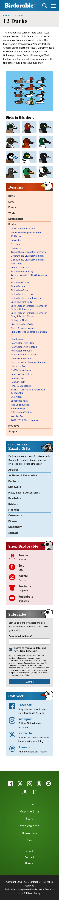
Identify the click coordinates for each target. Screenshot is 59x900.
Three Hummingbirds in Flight (26, 232)
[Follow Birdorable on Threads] (39, 783)
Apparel (13, 469)
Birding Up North (19, 320)
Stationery (15, 527)
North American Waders (23, 327)
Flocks (7, 15)
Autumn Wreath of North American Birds (29, 277)
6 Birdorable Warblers (22, 412)
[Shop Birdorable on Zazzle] (48, 783)
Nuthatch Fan (18, 366)
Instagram (25, 719)
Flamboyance (18, 338)
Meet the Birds (30, 811)
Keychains (14, 498)
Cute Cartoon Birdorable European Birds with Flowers (29, 307)
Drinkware (14, 486)
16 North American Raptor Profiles (29, 251)
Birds (11, 196)
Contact (29, 857)
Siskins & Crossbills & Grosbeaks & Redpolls (28, 391)
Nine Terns (16, 263)
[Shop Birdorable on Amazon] (24, 792)
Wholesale (29, 826)
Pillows (12, 521)
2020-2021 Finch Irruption (25, 420)
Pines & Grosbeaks (21, 385)
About (29, 851)
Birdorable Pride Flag (22, 271)
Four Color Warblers (21, 350)
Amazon (23, 555)
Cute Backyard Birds (21, 301)
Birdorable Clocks (20, 282)
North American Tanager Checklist (28, 362)
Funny (12, 207)
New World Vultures (21, 358)
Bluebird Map (18, 408)
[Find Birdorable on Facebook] (10, 783)
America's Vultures (20, 267)
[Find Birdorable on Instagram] (29, 783)
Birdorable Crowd (20, 290)
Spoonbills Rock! (19, 400)
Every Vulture (18, 286)
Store (29, 819)
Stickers (13, 532)
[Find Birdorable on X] (20, 783)
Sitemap (29, 863)
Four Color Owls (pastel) (24, 346)
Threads (24, 747)
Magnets (13, 509)
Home (29, 804)
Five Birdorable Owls (22, 324)
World (12, 213)
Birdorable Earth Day (22, 294)
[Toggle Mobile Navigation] (53, 6)
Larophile (16, 240)
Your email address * (20, 635)
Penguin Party (18, 381)
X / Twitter (25, 733)
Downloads (29, 833)
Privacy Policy (24, 675)
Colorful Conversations (23, 228)
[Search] (44, 5)
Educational (15, 218)
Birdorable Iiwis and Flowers (26, 297)
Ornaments (15, 515)
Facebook (25, 705)
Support (13, 431)
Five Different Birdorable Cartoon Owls (29, 333)
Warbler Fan (17, 416)
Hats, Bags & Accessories (24, 492)
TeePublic (25, 586)
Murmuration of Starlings (24, 354)
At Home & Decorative (22, 475)
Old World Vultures (21, 370)
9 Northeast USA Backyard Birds (28, 255)
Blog (29, 840)
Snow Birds (16, 396)
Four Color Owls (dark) (22, 342)
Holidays (13, 425)
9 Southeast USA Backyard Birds (28, 259)
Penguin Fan (17, 377)
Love (11, 201)
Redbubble (25, 597)
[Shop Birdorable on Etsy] (34, 792)
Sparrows (16, 248)
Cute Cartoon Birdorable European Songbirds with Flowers (29, 314)
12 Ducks (18, 15)
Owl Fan (15, 244)
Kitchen (13, 504)
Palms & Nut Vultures (22, 374)
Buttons (13, 481)
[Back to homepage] (20, 5)
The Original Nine (20, 404)
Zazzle (23, 576)
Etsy (21, 565)
